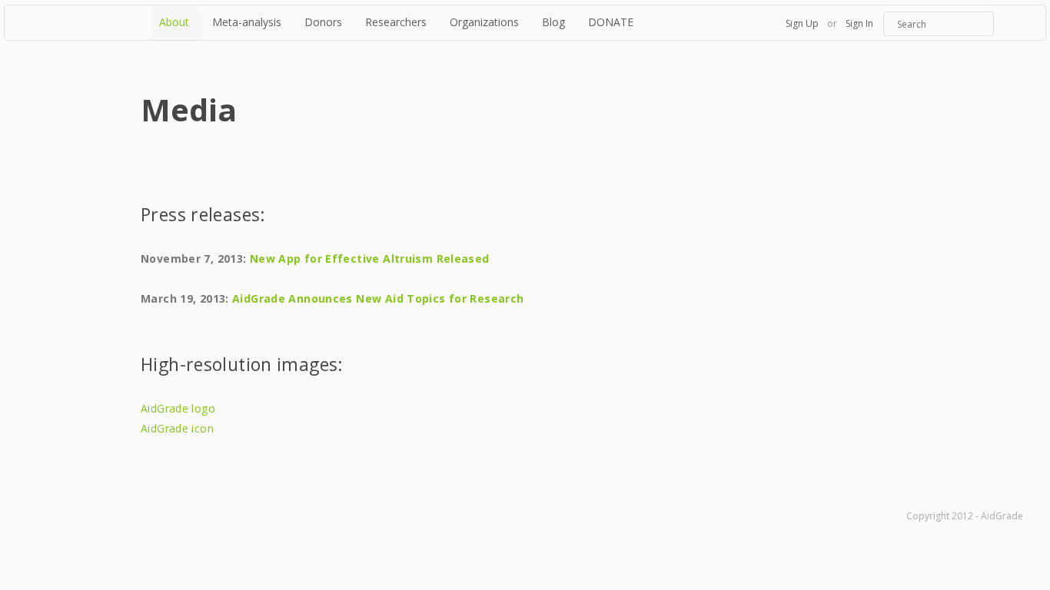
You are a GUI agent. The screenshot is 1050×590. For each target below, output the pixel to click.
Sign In (859, 23)
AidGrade (75, 22)
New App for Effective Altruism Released (370, 258)
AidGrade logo (178, 408)
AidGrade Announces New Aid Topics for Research (377, 298)
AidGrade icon (177, 428)
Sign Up (802, 23)
